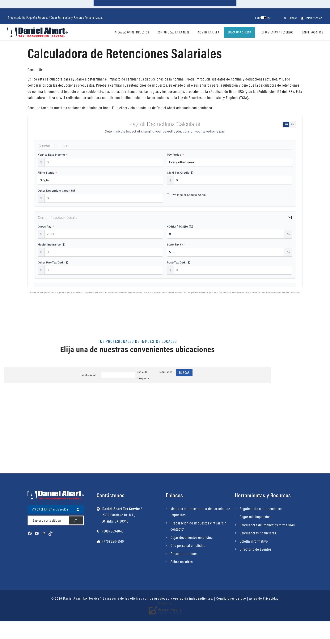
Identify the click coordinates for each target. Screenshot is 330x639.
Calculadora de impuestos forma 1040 (267, 525)
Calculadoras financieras (258, 533)
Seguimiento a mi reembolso (261, 508)
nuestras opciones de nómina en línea (82, 107)
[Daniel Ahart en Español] (37, 31)
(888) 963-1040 (113, 531)
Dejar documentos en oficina (192, 537)
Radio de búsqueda (143, 375)
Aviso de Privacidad (264, 598)
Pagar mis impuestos (255, 516)
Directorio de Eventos (255, 549)
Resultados (165, 372)
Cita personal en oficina (188, 545)
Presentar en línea (184, 553)
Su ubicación (88, 375)
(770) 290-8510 (113, 541)
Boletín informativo (254, 541)
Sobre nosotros (182, 561)
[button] (290, 18)
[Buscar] (76, 520)
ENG (257, 18)
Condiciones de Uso (231, 598)
